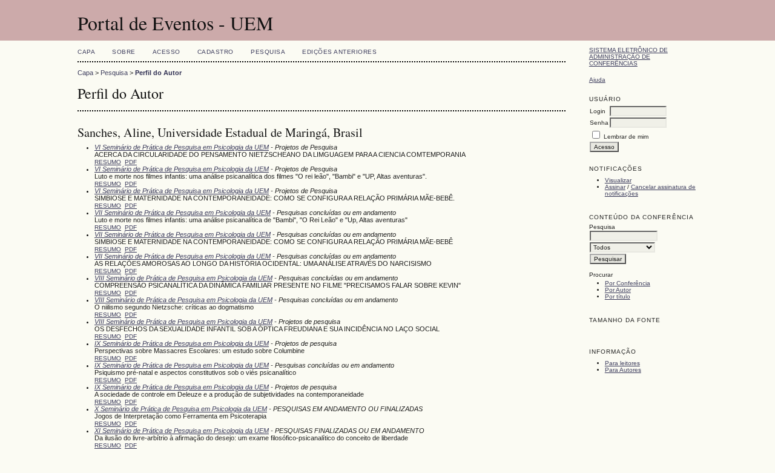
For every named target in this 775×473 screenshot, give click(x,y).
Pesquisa (268, 51)
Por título (617, 296)
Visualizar (618, 180)
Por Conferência (627, 283)
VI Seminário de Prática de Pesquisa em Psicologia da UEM (181, 147)
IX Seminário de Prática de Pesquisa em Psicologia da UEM (181, 343)
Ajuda (597, 79)
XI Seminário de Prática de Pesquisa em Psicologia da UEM (181, 430)
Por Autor (618, 289)
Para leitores (622, 363)
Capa (86, 51)
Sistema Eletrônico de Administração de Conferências (628, 57)
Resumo (107, 162)
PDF (131, 162)
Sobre (124, 51)
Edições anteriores (339, 51)
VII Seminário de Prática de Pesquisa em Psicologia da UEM (182, 212)
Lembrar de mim (626, 136)
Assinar (615, 187)
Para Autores (623, 369)
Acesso (166, 51)
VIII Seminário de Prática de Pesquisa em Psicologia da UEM (183, 278)
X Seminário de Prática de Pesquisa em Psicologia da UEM (180, 408)
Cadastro (215, 51)
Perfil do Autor (158, 72)
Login (597, 111)
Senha (599, 122)
